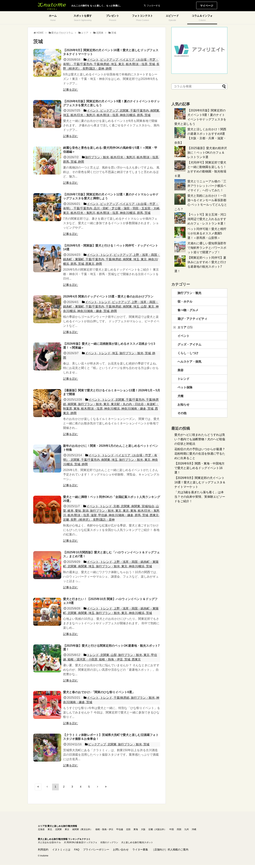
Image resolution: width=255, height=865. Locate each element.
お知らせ (183, 404)
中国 (171, 829)
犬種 (181, 396)
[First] (38, 787)
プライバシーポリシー (96, 849)
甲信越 (119, 829)
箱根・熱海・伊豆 (104, 829)
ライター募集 (140, 849)
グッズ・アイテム (189, 344)
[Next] (97, 787)
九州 (186, 829)
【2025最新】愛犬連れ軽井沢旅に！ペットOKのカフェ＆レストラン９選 (207, 152)
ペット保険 (185, 387)
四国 (179, 829)
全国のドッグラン (109, 842)
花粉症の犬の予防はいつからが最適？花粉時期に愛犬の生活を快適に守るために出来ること (199, 454)
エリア (185, 327)
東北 (50, 829)
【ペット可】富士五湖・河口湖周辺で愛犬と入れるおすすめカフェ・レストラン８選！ (206, 219)
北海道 (41, 829)
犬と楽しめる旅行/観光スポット (137, 842)
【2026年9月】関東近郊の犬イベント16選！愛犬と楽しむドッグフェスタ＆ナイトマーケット (200, 482)
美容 (181, 370)
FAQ (76, 849)
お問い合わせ (121, 849)
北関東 (58, 829)
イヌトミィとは (61, 849)
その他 (182, 413)
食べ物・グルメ (188, 310)
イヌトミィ (52, 5)
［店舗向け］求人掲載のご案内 (170, 849)
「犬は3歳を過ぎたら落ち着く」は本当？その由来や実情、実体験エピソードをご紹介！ (199, 497)
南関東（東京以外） (82, 829)
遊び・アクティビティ (192, 318)
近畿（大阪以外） (157, 829)
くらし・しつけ (188, 353)
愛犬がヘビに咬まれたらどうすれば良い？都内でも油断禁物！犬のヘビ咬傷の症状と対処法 (199, 439)
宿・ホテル (185, 301)
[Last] (105, 787)
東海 (135, 829)
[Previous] (47, 787)
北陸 (128, 829)
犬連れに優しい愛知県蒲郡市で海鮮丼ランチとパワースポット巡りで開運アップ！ (206, 248)
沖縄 (194, 829)
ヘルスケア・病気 (189, 361)
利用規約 (43, 849)
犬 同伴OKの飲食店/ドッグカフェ (80, 842)
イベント (183, 335)
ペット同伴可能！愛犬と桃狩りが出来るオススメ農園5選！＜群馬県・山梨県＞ (206, 233)
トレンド (183, 378)
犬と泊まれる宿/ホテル (49, 842)
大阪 (143, 829)
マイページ (206, 5)
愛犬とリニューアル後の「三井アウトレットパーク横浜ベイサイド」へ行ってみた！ (206, 186)
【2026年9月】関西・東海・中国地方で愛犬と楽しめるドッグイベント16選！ (199, 468)
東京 (67, 829)
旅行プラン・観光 (189, 292)
